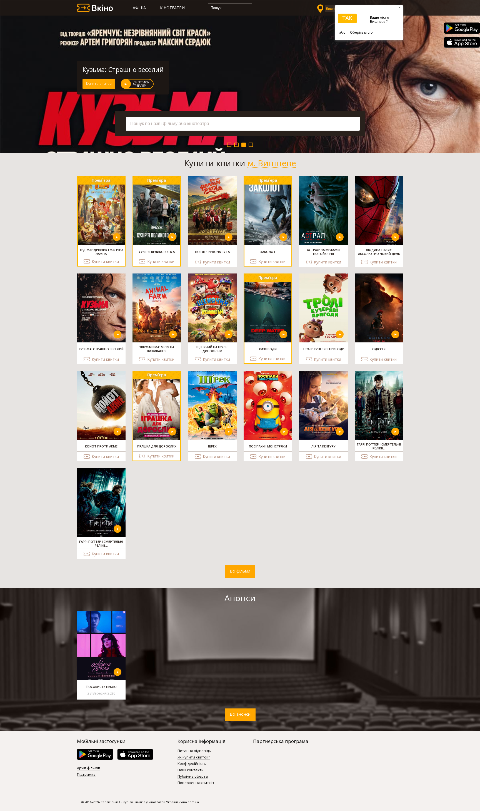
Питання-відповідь (194, 751)
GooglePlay (462, 28)
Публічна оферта (193, 776)
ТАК (347, 18)
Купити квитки (99, 83)
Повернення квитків (196, 783)
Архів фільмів (88, 768)
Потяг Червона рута (113, 69)
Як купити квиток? (194, 757)
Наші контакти (191, 770)
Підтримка (86, 774)
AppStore (462, 42)
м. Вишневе (272, 163)
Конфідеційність (192, 764)
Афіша (139, 7)
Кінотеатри (172, 7)
